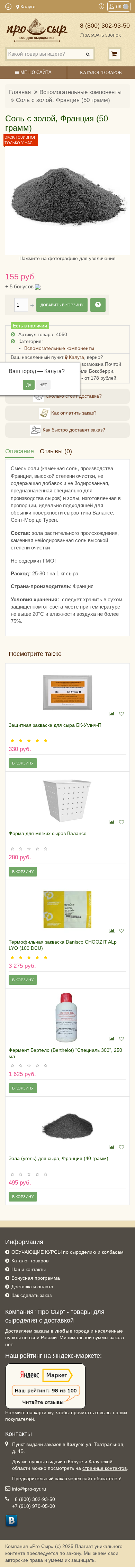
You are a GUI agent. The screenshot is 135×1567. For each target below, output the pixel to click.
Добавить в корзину (61, 305)
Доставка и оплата (32, 1286)
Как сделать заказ (31, 1295)
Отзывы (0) (56, 451)
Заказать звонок (102, 35)
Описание (19, 451)
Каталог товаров (29, 1260)
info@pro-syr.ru (29, 1489)
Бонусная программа (35, 1278)
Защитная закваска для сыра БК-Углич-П (55, 725)
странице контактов (104, 1468)
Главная (20, 92)
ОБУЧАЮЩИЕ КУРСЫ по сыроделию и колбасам (67, 1252)
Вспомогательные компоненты (80, 92)
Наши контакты (28, 1269)
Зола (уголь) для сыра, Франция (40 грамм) (58, 1158)
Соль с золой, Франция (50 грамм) (63, 100)
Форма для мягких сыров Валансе (48, 833)
